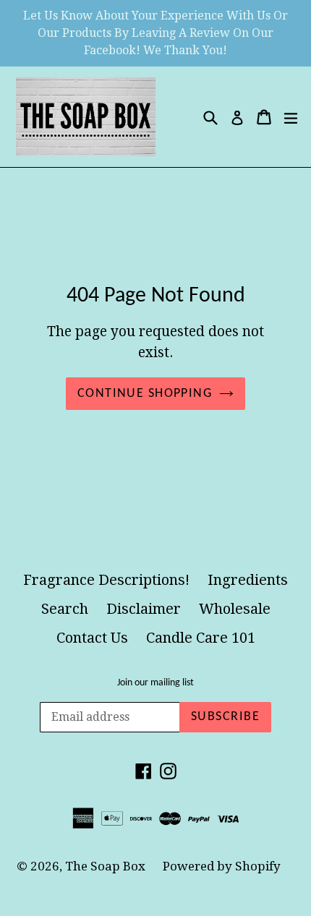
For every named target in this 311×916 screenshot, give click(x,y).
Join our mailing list (155, 682)
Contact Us (92, 637)
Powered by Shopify (222, 866)
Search (64, 608)
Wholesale (234, 608)
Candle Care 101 (200, 637)
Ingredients (248, 579)
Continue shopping (144, 394)
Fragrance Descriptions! (106, 579)
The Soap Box (106, 866)
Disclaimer (143, 608)
